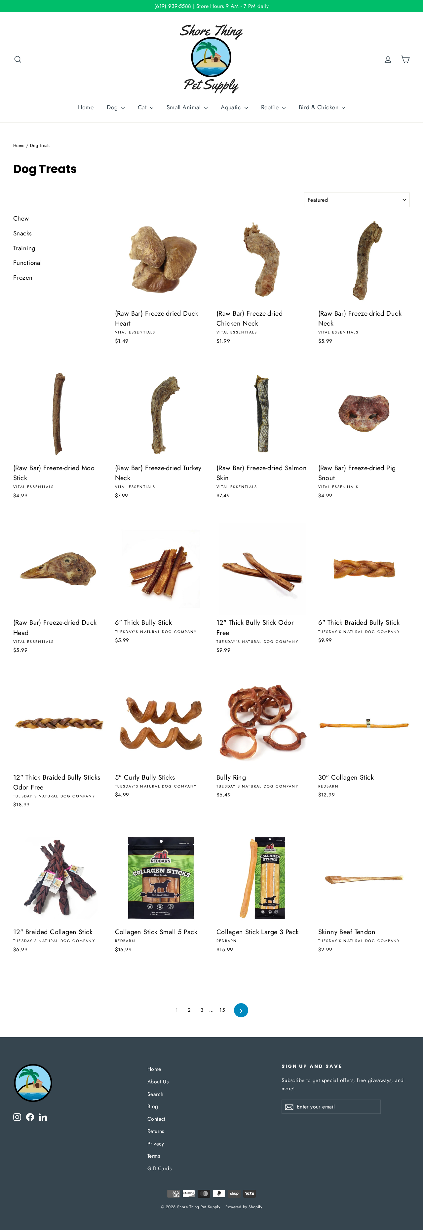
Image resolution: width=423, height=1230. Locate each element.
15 (222, 1010)
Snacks (22, 233)
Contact (156, 1119)
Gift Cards (159, 1168)
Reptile (271, 107)
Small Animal (185, 107)
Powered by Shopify (243, 1207)
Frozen (23, 277)
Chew (21, 218)
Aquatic (232, 107)
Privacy (155, 1143)
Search (155, 1094)
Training (24, 248)
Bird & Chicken (319, 107)
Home (86, 107)
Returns (155, 1131)
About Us (158, 1081)
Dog (113, 107)
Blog (152, 1106)
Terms (153, 1156)
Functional (27, 262)
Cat (143, 107)
